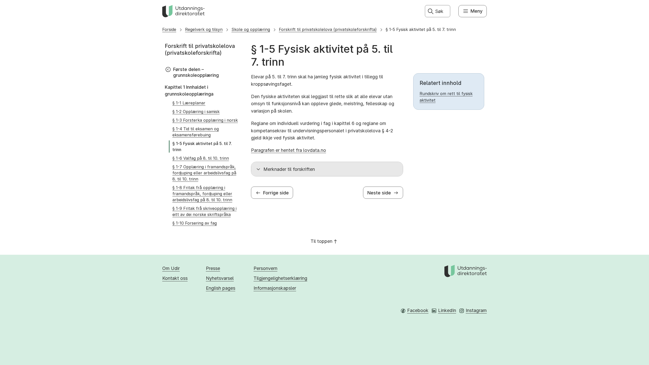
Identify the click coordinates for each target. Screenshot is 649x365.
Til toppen (321, 241)
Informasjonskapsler (275, 288)
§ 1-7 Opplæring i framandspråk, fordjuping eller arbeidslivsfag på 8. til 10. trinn (204, 172)
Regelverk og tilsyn (204, 29)
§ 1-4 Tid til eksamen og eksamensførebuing (195, 131)
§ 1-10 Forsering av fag (194, 223)
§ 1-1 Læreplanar (188, 102)
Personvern (265, 268)
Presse (213, 268)
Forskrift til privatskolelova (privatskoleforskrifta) (328, 29)
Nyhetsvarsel (220, 278)
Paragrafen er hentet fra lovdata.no (288, 150)
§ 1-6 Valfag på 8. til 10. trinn (200, 158)
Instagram (476, 310)
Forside (169, 29)
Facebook (417, 310)
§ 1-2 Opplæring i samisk (196, 111)
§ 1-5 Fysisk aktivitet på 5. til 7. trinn (421, 29)
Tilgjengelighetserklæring (280, 278)
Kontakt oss (175, 278)
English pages (220, 288)
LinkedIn (447, 310)
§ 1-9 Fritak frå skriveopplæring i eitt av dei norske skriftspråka (204, 211)
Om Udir (171, 268)
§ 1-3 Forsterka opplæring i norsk (205, 120)
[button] (327, 169)
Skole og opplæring (250, 29)
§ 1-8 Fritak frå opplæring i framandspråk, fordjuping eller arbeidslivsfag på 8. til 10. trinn (202, 193)
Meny (476, 11)
